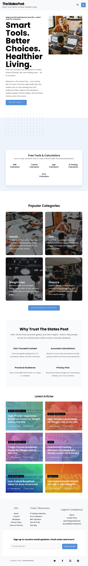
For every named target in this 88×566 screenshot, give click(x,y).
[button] (78, 5)
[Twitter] (55, 561)
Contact (16, 516)
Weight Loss (17, 282)
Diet (51, 237)
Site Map (33, 525)
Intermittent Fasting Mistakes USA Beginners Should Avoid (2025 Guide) (63, 450)
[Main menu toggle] (83, 5)
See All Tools (35, 522)
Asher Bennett (15, 426)
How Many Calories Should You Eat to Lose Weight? (62, 483)
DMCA (72, 515)
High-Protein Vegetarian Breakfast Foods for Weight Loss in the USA (24, 419)
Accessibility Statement (72, 524)
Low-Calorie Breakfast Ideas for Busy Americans (23, 483)
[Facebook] (62, 561)
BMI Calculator (35, 519)
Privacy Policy (16, 522)
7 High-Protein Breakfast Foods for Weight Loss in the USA (22, 450)
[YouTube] (70, 561)
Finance (54, 282)
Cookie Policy (72, 518)
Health (13, 237)
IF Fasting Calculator (38, 513)
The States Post (13, 3)
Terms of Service (16, 525)
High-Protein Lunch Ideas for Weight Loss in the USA (62, 420)
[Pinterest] (78, 561)
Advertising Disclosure (71, 521)
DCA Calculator (36, 516)
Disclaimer (16, 519)
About (16, 513)
